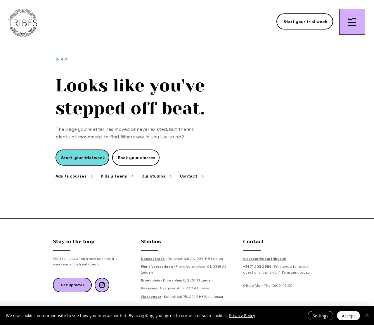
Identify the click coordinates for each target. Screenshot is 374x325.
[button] (352, 22)
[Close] (366, 315)
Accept (348, 316)
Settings (320, 316)
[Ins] (102, 285)
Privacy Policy (242, 315)
